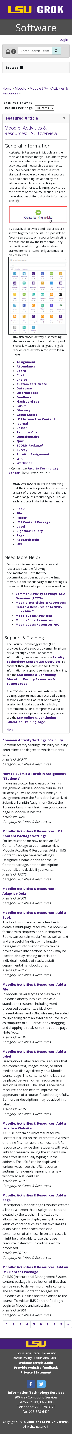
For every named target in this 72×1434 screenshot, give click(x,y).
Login (63, 39)
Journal (22, 423)
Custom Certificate (32, 384)
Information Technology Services (36, 1392)
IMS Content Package (33, 522)
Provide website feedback (36, 1367)
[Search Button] (56, 51)
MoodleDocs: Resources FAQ (38, 624)
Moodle (20, 88)
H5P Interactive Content (36, 419)
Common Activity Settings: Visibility (32, 740)
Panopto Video (28, 432)
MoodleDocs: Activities (34, 616)
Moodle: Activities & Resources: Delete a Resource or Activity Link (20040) (41, 606)
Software (36, 27)
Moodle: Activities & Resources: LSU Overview (31, 131)
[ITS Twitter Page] (41, 1384)
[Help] (13, 51)
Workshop (24, 463)
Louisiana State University (47, 1422)
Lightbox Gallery (30, 531)
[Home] (8, 51)
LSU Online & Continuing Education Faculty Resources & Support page (31, 679)
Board (21, 371)
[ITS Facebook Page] (31, 1384)
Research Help (28, 540)
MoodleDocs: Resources (34, 620)
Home (6, 88)
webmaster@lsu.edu (36, 1363)
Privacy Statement (36, 1372)
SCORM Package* (30, 445)
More (10, 729)
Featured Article (22, 118)
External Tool (27, 393)
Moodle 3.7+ (39, 88)
